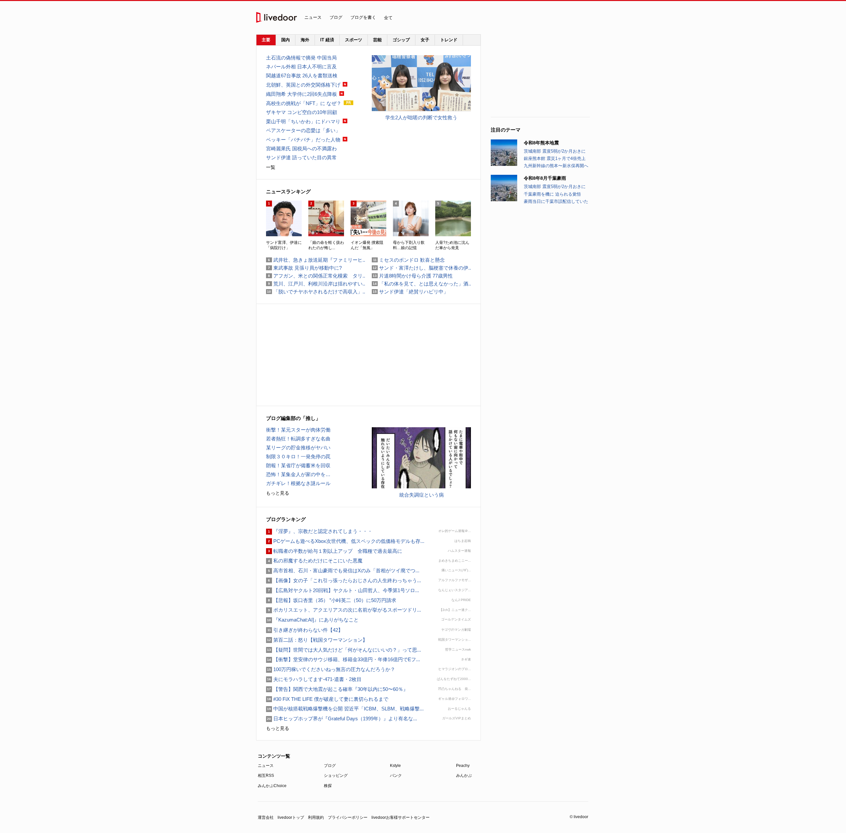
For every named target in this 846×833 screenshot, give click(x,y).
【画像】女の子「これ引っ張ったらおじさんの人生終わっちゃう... (343, 580)
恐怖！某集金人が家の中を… (298, 474)
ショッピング (336, 775)
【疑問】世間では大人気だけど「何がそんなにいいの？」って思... (343, 649)
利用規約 (316, 817)
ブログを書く (363, 17)
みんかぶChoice (272, 785)
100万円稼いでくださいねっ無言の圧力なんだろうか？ (330, 669)
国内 (285, 39)
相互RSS (266, 775)
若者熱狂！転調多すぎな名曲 (298, 438)
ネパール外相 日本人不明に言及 (301, 66)
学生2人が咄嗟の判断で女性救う (421, 117)
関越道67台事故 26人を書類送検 (301, 75)
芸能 (377, 39)
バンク (396, 775)
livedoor (276, 17)
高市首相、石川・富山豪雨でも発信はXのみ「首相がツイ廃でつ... (342, 570)
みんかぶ (464, 775)
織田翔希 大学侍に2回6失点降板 (301, 94)
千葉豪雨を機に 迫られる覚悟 (552, 194)
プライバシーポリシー (347, 817)
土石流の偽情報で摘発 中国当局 (301, 57)
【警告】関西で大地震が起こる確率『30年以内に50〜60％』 (337, 689)
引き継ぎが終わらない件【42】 (304, 629)
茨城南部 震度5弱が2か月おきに (555, 151)
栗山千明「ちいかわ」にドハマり (303, 121)
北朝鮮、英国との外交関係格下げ (303, 85)
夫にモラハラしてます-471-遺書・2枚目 (314, 679)
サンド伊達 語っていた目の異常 (301, 157)
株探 (328, 785)
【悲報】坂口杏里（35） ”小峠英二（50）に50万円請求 (331, 600)
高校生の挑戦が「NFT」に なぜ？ (303, 103)
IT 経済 (327, 39)
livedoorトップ (291, 817)
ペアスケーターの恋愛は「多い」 (303, 130)
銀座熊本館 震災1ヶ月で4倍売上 (555, 158)
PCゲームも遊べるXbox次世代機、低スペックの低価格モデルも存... (345, 541)
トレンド (448, 39)
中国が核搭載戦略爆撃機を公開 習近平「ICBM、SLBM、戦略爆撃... (345, 708)
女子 (425, 39)
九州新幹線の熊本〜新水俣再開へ (556, 165)
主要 (266, 39)
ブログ (335, 17)
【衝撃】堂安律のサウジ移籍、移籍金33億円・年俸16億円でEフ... (343, 659)
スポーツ (353, 39)
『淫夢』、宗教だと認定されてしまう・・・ (319, 531)
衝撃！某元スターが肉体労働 (298, 430)
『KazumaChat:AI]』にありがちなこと (312, 619)
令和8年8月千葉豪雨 (545, 178)
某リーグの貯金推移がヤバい (298, 447)
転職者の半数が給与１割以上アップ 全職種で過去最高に (334, 551)
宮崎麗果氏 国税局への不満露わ (301, 148)
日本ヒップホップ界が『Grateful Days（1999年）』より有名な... (341, 718)
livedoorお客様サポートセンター (400, 817)
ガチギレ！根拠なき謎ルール (298, 483)
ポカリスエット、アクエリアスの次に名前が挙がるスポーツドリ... (343, 609)
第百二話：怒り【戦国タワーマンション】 (316, 639)
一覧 (270, 167)
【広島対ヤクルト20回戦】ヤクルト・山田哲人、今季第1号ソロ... (342, 590)
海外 (305, 39)
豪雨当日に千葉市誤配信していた (556, 201)
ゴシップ (401, 39)
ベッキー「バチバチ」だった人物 (303, 139)
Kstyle (395, 765)
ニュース (313, 17)
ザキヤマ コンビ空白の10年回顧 (301, 112)
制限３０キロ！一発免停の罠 (298, 456)
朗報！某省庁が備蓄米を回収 (298, 465)
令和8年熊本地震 (541, 142)
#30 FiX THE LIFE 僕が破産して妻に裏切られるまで (327, 699)
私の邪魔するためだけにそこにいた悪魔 (314, 560)
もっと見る (277, 493)
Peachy (463, 765)
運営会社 (266, 817)
